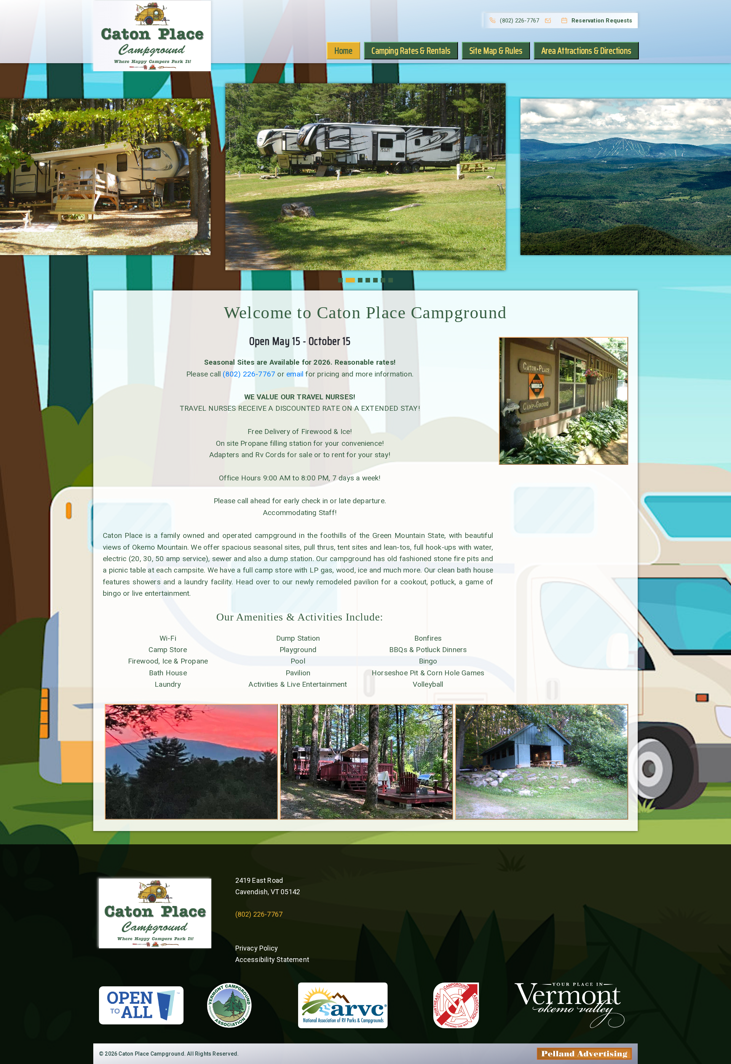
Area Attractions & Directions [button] (586, 50)
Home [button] (343, 50)
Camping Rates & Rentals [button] (411, 50)
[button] (340, 280)
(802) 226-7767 (249, 374)
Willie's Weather (434, 958)
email (294, 374)
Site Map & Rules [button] (495, 50)
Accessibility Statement (272, 960)
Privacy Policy (256, 948)
